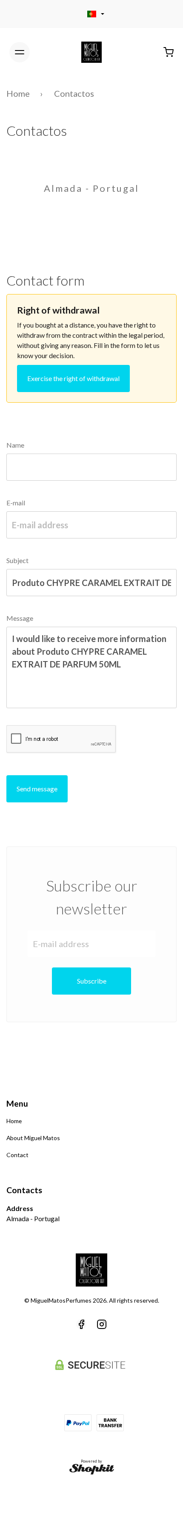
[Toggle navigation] (19, 52)
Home (18, 93)
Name (15, 445)
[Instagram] (102, 1324)
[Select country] (91, 14)
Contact (17, 1154)
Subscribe (91, 981)
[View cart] (168, 52)
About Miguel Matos (33, 1137)
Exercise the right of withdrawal (73, 378)
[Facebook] (81, 1324)
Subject (17, 560)
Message (19, 618)
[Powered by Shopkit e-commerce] (91, 1469)
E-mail (15, 503)
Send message (37, 789)
